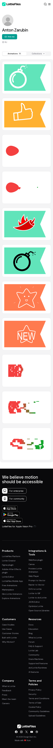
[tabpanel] (26, 260)
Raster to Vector (37, 584)
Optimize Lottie (36, 606)
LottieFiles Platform (11, 556)
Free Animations (9, 585)
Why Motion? (8, 642)
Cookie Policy (35, 707)
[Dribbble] (36, 731)
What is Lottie (35, 637)
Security (32, 694)
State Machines (36, 659)
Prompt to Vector (37, 580)
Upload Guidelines (37, 715)
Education (33, 629)
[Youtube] (31, 731)
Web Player (34, 576)
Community (34, 654)
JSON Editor (34, 602)
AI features (34, 672)
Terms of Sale (35, 702)
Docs (31, 624)
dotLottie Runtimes (38, 667)
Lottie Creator (9, 560)
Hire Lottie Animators (12, 594)
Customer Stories (10, 633)
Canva (31, 564)
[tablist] (26, 53)
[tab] (14, 53)
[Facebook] (16, 731)
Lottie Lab (33, 650)
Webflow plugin (36, 560)
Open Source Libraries (39, 610)
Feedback (6, 690)
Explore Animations (11, 598)
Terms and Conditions (39, 698)
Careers (6, 703)
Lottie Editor (8, 576)
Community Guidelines (39, 711)
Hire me (11, 37)
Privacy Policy (35, 689)
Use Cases (7, 629)
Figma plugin (8, 565)
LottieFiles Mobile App (12, 581)
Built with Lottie (9, 637)
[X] (26, 731)
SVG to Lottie (35, 589)
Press (4, 694)
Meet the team (9, 699)
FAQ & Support (36, 646)
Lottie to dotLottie (38, 597)
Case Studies (8, 624)
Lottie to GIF (34, 593)
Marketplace (8, 589)
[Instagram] (21, 731)
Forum (31, 642)
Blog (31, 633)
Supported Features (38, 663)
